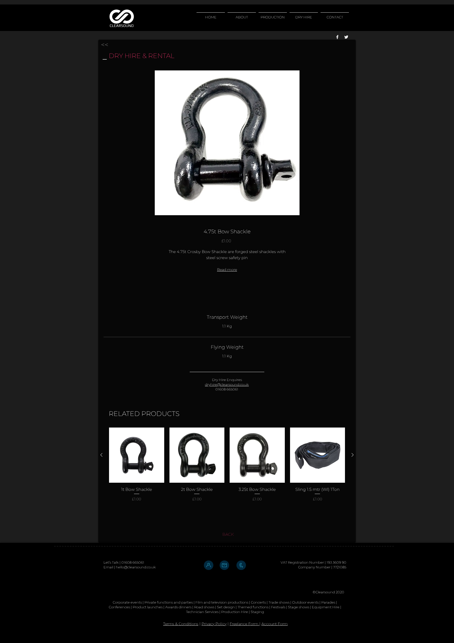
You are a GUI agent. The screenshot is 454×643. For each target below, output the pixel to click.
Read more (227, 269)
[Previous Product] (101, 455)
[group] (227, 469)
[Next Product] (352, 455)
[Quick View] (136, 455)
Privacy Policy (214, 623)
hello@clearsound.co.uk (136, 567)
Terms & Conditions (180, 623)
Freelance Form (244, 623)
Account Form (274, 623)
